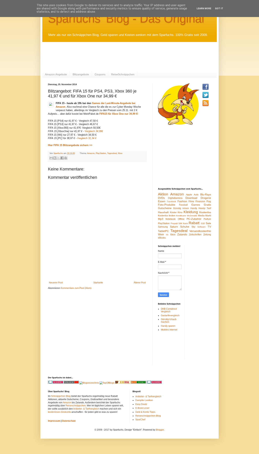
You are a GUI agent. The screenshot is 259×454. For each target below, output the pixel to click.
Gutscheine (165, 208)
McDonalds (192, 216)
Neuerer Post (56, 282)
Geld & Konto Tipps (145, 412)
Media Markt (204, 215)
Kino (180, 212)
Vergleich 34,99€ (94, 131)
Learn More (204, 8)
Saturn (174, 226)
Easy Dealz (141, 404)
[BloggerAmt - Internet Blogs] (89, 383)
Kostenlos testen (166, 215)
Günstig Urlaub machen (168, 320)
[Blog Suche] (138, 383)
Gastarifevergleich (170, 315)
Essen (161, 201)
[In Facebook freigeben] (62, 158)
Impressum (54, 421)
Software (201, 227)
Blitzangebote (81, 74)
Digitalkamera (175, 198)
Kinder (173, 212)
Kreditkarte (181, 216)
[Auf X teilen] (58, 158)
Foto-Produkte (166, 204)
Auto (196, 194)
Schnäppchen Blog (61, 396)
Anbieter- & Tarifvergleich (86, 408)
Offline (181, 219)
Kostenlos (205, 212)
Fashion (182, 201)
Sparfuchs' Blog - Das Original (126, 18)
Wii (167, 235)
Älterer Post (140, 282)
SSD (203, 223)
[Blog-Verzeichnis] (154, 383)
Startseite (98, 282)
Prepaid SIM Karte (179, 223)
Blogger (160, 429)
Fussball (183, 205)
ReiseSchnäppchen (122, 74)
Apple (189, 194)
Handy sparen (168, 326)
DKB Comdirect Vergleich (169, 310)
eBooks (162, 237)
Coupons (100, 74)
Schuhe (184, 226)
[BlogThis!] (55, 158)
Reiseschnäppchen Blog (148, 415)
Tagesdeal (112, 153)
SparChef (140, 419)
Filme (191, 201)
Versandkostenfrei (200, 230)
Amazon (91, 153)
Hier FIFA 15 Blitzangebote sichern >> (70, 145)
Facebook (171, 201)
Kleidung (191, 212)
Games (195, 204)
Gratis (207, 204)
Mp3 (160, 218)
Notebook (171, 219)
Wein (161, 234)
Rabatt (194, 223)
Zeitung (207, 234)
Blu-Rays (205, 194)
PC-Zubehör (194, 218)
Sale (208, 223)
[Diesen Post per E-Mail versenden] (51, 158)
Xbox (120, 153)
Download (191, 197)
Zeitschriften (195, 234)
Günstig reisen (181, 208)
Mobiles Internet (169, 329)
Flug (208, 201)
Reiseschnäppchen (76, 405)
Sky (193, 226)
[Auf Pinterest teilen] (65, 158)
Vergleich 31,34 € (86, 138)
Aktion (163, 194)
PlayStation (101, 153)
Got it (219, 8)
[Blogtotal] (122, 383)
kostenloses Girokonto (59, 412)
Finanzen (200, 201)
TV (209, 226)
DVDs (161, 197)
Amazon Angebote (56, 74)
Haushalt (163, 212)
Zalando (182, 234)
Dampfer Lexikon (144, 400)
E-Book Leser (142, 408)
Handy (193, 208)
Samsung (163, 226)
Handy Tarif (205, 208)
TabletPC (163, 230)
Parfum (207, 219)
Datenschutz (69, 421)
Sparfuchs (58, 153)
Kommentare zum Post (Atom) (76, 288)
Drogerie (206, 197)
